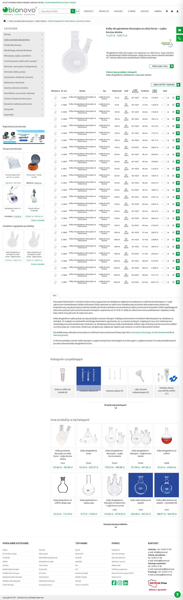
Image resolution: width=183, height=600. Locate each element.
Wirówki (42, 550)
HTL (76, 569)
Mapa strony (116, 577)
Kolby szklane (40, 21)
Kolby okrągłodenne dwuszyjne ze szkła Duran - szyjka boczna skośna (12, 254)
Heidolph (78, 561)
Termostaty (43, 565)
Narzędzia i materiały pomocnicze (18, 104)
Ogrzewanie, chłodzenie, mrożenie (18, 77)
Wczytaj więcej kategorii (115, 405)
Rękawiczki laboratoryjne (12, 577)
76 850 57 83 (156, 566)
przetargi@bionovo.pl (163, 575)
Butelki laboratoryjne (11, 569)
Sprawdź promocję (23, 140)
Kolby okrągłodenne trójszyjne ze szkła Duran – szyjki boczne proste (114, 503)
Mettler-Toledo (81, 577)
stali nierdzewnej (161, 332)
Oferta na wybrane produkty (23, 135)
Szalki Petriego (8, 585)
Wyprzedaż (9, 115)
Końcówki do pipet (10, 554)
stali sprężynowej (60, 335)
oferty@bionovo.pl (161, 561)
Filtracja (7, 34)
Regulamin (116, 550)
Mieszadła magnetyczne (48, 558)
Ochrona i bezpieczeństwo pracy (17, 99)
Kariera (158, 11)
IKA (76, 565)
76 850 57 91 (167, 572)
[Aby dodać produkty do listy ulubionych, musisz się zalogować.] (173, 98)
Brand (77, 550)
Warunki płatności (118, 558)
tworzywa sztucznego (141, 332)
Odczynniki (8, 109)
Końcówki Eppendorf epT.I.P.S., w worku (12, 176)
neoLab (78, 581)
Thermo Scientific (82, 585)
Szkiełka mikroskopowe (11, 581)
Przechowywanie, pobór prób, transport (20, 61)
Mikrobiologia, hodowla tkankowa (18, 50)
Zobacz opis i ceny (159, 66)
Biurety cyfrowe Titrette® (34, 209)
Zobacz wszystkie (37, 220)
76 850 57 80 (166, 549)
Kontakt (145, 11)
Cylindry (6, 565)
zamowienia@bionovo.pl (164, 569)
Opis (55, 295)
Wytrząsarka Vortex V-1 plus (13, 209)
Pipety (5, 550)
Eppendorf (79, 554)
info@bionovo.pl (161, 552)
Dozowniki (43, 569)
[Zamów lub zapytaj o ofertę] (178, 98)
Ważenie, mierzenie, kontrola (16, 88)
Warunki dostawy (118, 554)
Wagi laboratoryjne (46, 561)
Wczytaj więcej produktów (115, 524)
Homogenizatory (45, 585)
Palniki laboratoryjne (47, 581)
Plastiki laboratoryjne (12, 45)
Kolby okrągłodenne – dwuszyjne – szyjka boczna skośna (115, 453)
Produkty (89, 11)
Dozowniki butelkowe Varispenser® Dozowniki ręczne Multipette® (28, 131)
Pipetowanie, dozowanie (14, 82)
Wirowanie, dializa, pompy (14, 72)
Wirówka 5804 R (9, 142)
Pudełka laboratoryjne (11, 573)
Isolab (166, 463)
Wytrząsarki (43, 554)
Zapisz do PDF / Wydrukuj (164, 84)
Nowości (118, 11)
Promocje (104, 11)
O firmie (131, 11)
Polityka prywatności (119, 569)
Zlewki (5, 561)
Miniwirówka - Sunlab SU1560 (34, 176)
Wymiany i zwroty (118, 561)
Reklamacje (116, 565)
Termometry (44, 577)
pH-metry (42, 573)
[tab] (55, 295)
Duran (88, 463)
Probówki (6, 558)
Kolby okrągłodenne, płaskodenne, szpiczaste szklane (69, 21)
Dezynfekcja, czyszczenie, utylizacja (19, 93)
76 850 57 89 (156, 558)
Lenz (63, 463)
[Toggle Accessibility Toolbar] (177, 594)
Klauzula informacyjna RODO (123, 573)
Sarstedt (78, 558)
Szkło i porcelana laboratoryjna (21, 21)
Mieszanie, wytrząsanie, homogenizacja (20, 66)
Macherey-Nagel (81, 573)
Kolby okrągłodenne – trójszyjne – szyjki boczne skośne (140, 453)
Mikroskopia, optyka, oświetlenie (17, 56)
